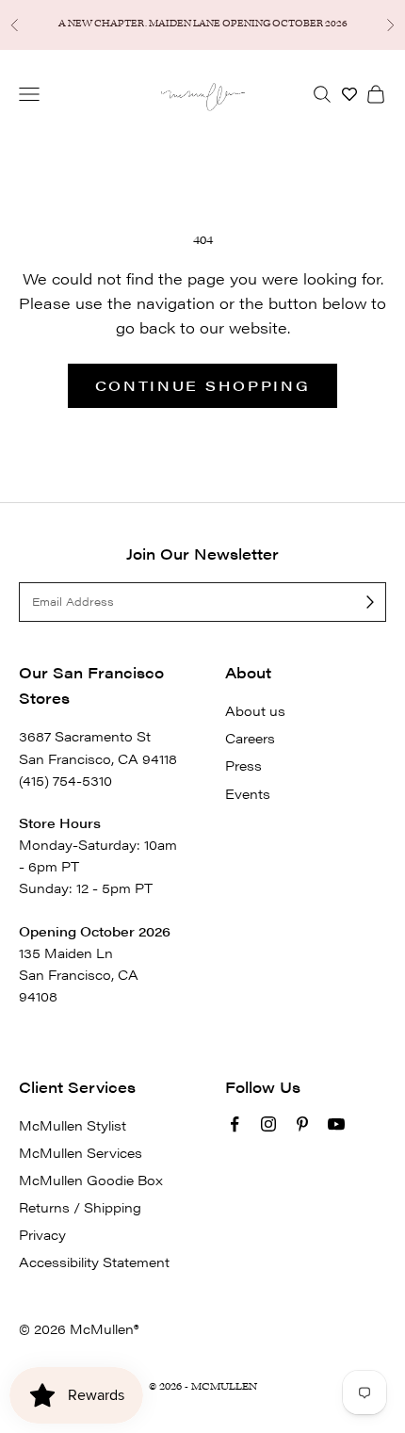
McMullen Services (80, 1152)
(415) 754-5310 (65, 780)
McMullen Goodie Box (91, 1179)
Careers (250, 737)
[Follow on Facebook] (234, 1124)
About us (255, 710)
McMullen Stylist (72, 1124)
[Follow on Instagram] (268, 1124)
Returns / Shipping (80, 1206)
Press (243, 765)
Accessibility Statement (94, 1261)
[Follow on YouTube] (336, 1124)
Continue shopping (203, 385)
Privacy (42, 1234)
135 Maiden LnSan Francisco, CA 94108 (78, 974)
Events (247, 793)
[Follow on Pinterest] (302, 1124)
